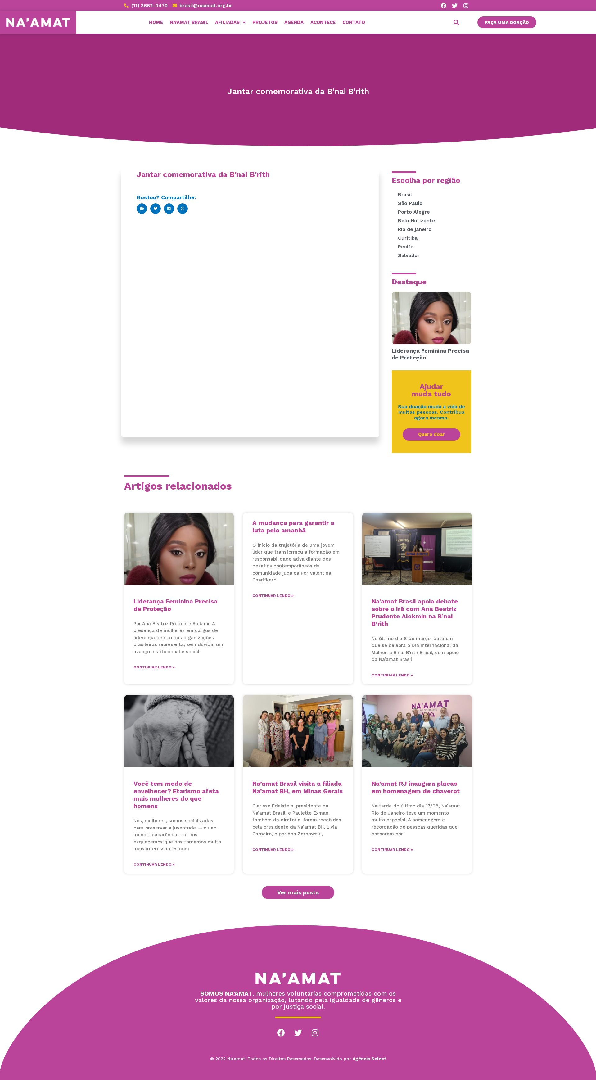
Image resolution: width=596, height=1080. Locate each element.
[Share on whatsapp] (182, 208)
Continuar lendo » (154, 667)
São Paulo (410, 203)
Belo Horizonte (416, 221)
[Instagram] (466, 5)
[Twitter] (454, 5)
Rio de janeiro (414, 229)
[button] (506, 22)
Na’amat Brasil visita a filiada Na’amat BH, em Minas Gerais (297, 787)
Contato (353, 22)
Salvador (409, 255)
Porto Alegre (414, 212)
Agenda (294, 22)
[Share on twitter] (155, 208)
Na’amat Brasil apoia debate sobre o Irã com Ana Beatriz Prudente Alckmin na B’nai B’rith (415, 612)
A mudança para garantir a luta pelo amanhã (293, 526)
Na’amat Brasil (189, 22)
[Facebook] (443, 5)
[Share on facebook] (142, 208)
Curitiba (408, 238)
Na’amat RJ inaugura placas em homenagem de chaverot (416, 787)
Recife (405, 247)
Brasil (405, 194)
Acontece (323, 22)
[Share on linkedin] (169, 208)
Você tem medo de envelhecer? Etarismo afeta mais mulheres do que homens (176, 795)
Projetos (265, 22)
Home (156, 22)
